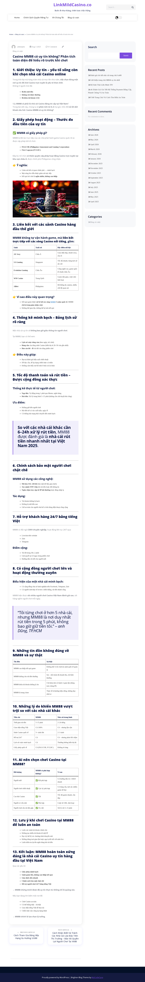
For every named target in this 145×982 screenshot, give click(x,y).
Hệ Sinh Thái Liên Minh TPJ (101, 85)
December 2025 (96, 163)
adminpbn (21, 47)
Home (17, 17)
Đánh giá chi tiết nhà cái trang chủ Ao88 (105, 75)
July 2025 (94, 187)
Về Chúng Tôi (58, 17)
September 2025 (96, 178)
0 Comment (52, 47)
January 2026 (95, 159)
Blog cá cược (73, 17)
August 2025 (95, 183)
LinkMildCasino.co (72, 4)
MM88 (53, 302)
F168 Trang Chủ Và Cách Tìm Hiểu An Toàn (107, 97)
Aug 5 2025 (36, 47)
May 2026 (94, 140)
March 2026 (95, 149)
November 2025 (96, 168)
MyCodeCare (97, 977)
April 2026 (94, 144)
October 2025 (95, 173)
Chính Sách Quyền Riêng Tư (36, 17)
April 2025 (94, 202)
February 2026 (96, 154)
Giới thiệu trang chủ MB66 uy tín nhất (105, 80)
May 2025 (94, 197)
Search (92, 47)
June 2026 (94, 135)
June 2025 (94, 192)
